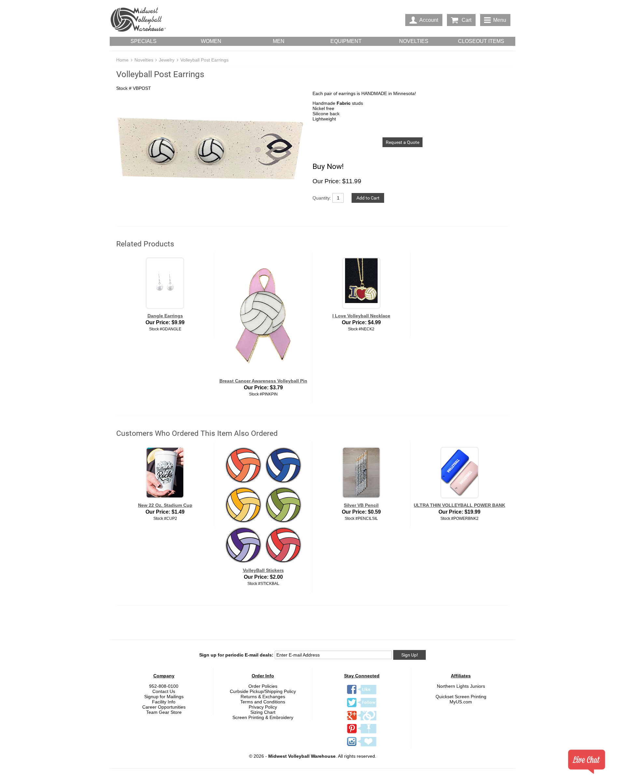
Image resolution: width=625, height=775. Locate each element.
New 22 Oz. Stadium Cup (165, 505)
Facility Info (163, 701)
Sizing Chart (262, 712)
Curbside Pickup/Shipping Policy (263, 691)
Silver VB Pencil (361, 505)
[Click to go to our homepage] (138, 20)
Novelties (143, 59)
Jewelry (166, 59)
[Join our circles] (361, 720)
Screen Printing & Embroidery (262, 717)
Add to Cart (368, 198)
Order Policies (262, 686)
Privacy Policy (263, 707)
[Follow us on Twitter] (361, 707)
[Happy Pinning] (361, 733)
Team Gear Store (164, 712)
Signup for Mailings (164, 696)
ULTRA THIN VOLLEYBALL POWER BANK (459, 505)
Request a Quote (402, 142)
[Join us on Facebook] (361, 694)
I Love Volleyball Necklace (361, 315)
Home (122, 59)
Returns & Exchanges (263, 696)
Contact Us (163, 691)
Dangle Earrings (165, 315)
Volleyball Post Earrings (204, 59)
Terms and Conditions (262, 701)
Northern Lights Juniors (461, 686)
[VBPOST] (211, 152)
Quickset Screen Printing (461, 696)
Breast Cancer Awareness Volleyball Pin (263, 380)
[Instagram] (361, 746)
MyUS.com (461, 701)
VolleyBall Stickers (263, 570)
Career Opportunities (164, 707)
